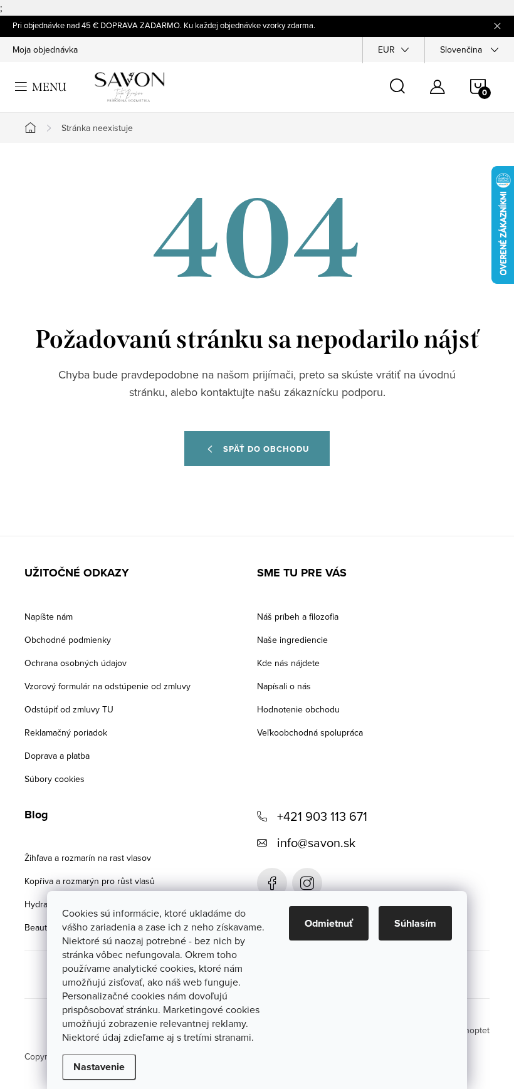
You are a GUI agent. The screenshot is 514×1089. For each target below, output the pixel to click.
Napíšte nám (48, 616)
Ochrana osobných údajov (75, 663)
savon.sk (307, 883)
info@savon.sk (316, 842)
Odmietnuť (329, 923)
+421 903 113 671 (322, 816)
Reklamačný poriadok (65, 732)
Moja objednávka (45, 49)
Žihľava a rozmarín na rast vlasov (87, 858)
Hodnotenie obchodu (298, 709)
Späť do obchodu (266, 449)
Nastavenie (99, 1067)
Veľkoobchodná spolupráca (310, 732)
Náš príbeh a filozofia (297, 616)
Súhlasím (415, 923)
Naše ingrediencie (292, 639)
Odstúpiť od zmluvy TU (68, 709)
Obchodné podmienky (67, 639)
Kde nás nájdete (288, 663)
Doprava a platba (57, 755)
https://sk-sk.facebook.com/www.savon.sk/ (272, 883)
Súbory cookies (54, 778)
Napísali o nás (284, 686)
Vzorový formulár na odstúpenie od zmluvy (107, 686)
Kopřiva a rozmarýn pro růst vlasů (89, 881)
